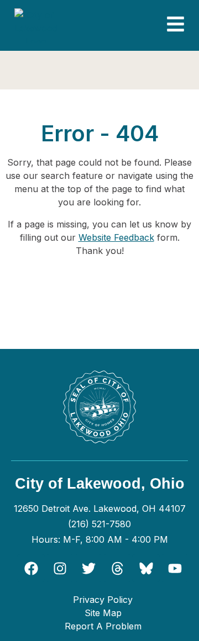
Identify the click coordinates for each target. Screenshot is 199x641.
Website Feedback (116, 237)
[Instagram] (60, 568)
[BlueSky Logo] (146, 568)
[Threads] (117, 568)
